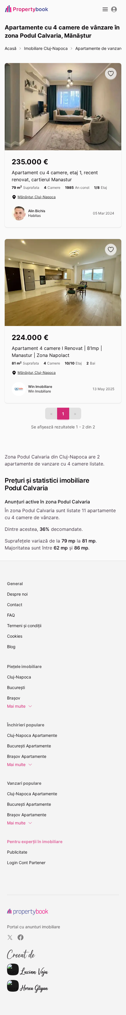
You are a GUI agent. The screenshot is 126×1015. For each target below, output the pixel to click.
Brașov (13, 697)
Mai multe (16, 706)
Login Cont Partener (26, 862)
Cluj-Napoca (19, 676)
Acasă (10, 48)
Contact (14, 604)
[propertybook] (27, 911)
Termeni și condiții (24, 625)
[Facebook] (20, 937)
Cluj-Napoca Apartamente (32, 735)
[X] (10, 937)
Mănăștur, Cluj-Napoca (37, 197)
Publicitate (17, 852)
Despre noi (17, 594)
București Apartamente (29, 745)
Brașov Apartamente (26, 756)
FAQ (11, 615)
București (16, 687)
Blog (11, 646)
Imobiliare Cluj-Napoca (46, 48)
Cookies (14, 636)
